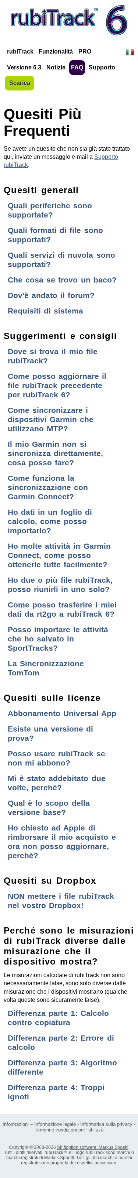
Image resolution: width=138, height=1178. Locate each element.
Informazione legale (55, 1124)
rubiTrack (20, 51)
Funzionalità (56, 51)
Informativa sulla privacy (106, 1124)
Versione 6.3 (24, 67)
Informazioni (16, 1124)
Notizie (56, 67)
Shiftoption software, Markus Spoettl (92, 1147)
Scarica (19, 83)
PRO (84, 51)
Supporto (102, 67)
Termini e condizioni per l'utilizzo (69, 1130)
